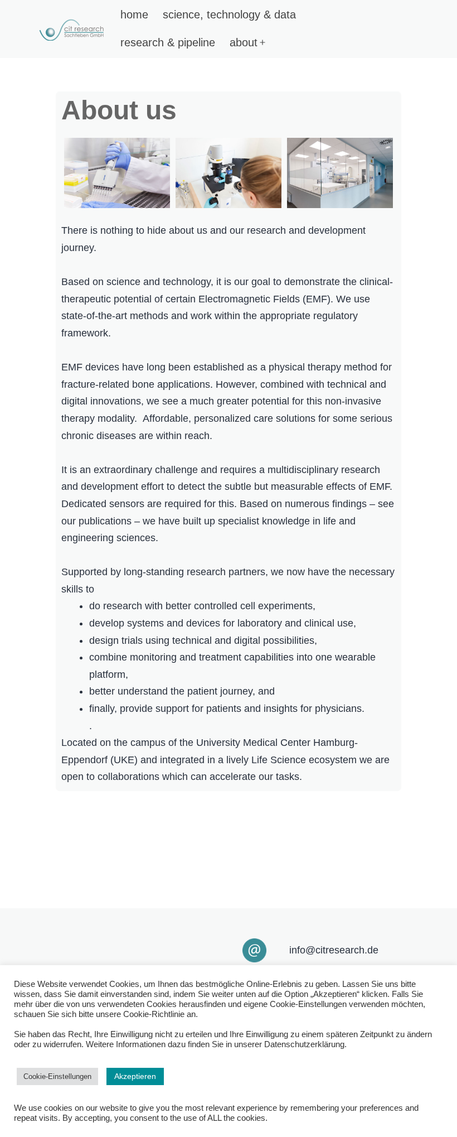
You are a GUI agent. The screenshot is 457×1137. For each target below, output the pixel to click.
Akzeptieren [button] (135, 1076)
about (243, 42)
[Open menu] (262, 42)
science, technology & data (229, 14)
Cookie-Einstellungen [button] (57, 1076)
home (134, 14)
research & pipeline (167, 42)
